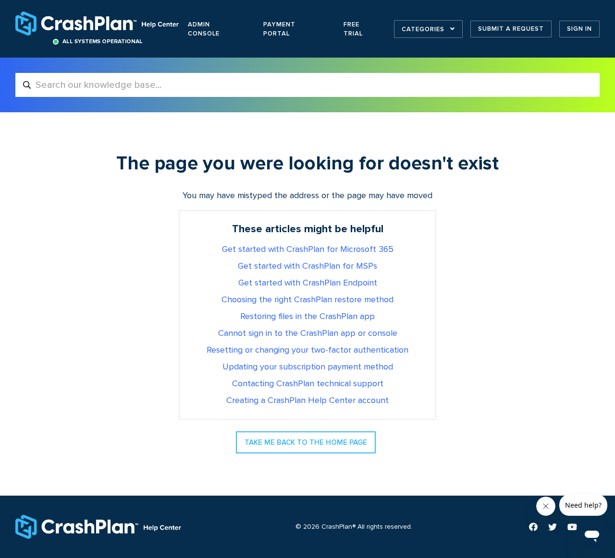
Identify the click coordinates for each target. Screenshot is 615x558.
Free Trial (353, 29)
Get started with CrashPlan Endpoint (307, 283)
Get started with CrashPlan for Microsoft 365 (308, 249)
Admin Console (204, 29)
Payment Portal (279, 29)
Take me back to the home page (306, 442)
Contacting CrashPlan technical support (307, 384)
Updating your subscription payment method (307, 367)
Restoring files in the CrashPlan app (307, 316)
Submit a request (511, 29)
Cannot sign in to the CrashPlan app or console (307, 333)
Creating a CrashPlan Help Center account (307, 400)
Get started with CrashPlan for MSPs (307, 266)
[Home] (98, 24)
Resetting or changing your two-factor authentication (307, 350)
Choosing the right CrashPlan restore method (307, 300)
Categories (424, 29)
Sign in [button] (579, 29)
